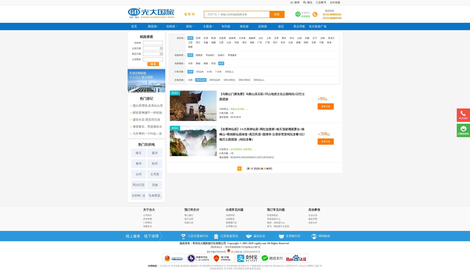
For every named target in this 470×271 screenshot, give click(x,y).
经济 (221, 63)
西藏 (298, 42)
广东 (260, 42)
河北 (292, 38)
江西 (221, 42)
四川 (275, 42)
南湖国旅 (184, 266)
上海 (268, 38)
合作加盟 (335, 2)
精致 (206, 63)
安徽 (206, 42)
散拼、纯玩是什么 (276, 222)
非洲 (206, 38)
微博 (296, 2)
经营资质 (147, 219)
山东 (229, 42)
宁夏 (321, 42)
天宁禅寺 (228, 268)
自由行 (221, 55)
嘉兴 (155, 152)
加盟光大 (147, 226)
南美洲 (232, 38)
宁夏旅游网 (255, 266)
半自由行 (210, 55)
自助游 (170, 26)
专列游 (225, 26)
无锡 (155, 184)
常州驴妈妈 (232, 266)
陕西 (306, 42)
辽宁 (315, 38)
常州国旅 (175, 266)
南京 (139, 152)
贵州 (283, 42)
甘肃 (314, 42)
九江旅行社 (165, 266)
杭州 (155, 163)
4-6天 (209, 71)
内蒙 (307, 38)
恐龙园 (257, 268)
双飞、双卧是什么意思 (278, 226)
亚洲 (198, 38)
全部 (190, 38)
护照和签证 (272, 215)
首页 (134, 26)
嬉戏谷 (220, 268)
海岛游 (244, 26)
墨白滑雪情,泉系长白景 (148, 105)
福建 (213, 42)
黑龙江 (331, 38)
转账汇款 (189, 222)
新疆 (190, 47)
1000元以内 (214, 80)
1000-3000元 (229, 80)
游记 (281, 26)
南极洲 (252, 38)
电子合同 (189, 219)
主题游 (207, 26)
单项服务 (232, 55)
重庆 (284, 38)
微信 (309, 2)
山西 (299, 38)
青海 (329, 42)
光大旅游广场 (317, 26)
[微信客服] (463, 136)
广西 (267, 42)
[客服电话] (463, 121)
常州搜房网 (204, 266)
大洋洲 (242, 38)
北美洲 (222, 38)
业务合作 (312, 222)
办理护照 (230, 215)
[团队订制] (146, 91)
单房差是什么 (273, 219)
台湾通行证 (231, 226)
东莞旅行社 (243, 266)
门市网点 (147, 222)
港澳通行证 (231, 222)
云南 (290, 42)
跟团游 (152, 26)
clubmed (302, 266)
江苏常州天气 (291, 266)
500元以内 (201, 80)
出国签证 (230, 219)
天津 (276, 38)
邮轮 (189, 26)
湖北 (244, 42)
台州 (139, 174)
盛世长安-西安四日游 (146, 119)
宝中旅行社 (266, 266)
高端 (198, 63)
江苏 (190, 42)
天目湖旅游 (238, 268)
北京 (261, 38)
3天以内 (200, 71)
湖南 (252, 42)
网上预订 (189, 215)
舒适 (213, 63)
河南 (236, 42)
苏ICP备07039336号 (216, 252)
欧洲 (213, 38)
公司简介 (147, 215)
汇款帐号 (321, 2)
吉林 (322, 38)
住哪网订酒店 (312, 266)
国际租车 (194, 266)
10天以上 (229, 71)
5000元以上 (259, 80)
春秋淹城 (249, 268)
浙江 (198, 42)
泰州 (139, 163)
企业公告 (312, 215)
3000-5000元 (244, 80)
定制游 (262, 26)
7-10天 (218, 71)
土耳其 (154, 174)
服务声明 (312, 219)
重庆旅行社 (278, 266)
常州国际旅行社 (218, 266)
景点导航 (299, 26)
